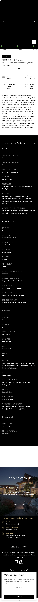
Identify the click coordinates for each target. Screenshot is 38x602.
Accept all (19, 596)
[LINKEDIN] (21, 570)
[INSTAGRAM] (16, 570)
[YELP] (26, 570)
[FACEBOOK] (12, 570)
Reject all (19, 587)
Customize (19, 592)
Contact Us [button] (19, 504)
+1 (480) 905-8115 (11, 529)
